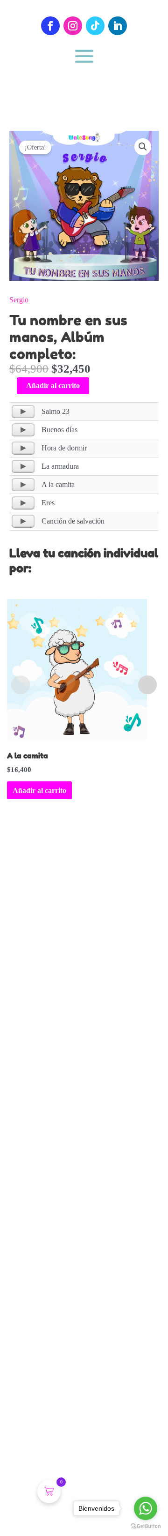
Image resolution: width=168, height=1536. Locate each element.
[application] (23, 411)
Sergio (18, 299)
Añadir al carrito (53, 385)
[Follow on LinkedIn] (117, 25)
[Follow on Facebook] (50, 25)
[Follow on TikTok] (95, 25)
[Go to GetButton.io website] (146, 1526)
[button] (142, 146)
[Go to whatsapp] (145, 1508)
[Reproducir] (23, 411)
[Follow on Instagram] (72, 25)
